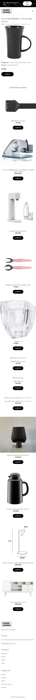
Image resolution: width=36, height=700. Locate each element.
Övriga (29, 62)
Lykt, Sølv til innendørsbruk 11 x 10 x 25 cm (18, 401)
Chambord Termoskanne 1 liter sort (18, 509)
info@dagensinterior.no (8, 643)
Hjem (2, 24)
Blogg (3, 674)
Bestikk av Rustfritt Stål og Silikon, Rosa (18, 285)
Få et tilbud (27, 3)
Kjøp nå (7, 74)
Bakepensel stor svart (18, 121)
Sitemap (3, 687)
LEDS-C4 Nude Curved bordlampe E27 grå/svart (18, 563)
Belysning (4, 653)
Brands (11, 62)
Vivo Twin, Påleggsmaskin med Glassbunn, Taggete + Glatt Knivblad (18, 170)
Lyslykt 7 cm (18, 341)
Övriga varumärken (20, 62)
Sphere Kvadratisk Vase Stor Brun (18, 455)
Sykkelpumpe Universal (18, 361)
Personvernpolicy (6, 684)
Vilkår (3, 681)
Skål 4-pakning (18, 381)
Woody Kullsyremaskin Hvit (18, 231)
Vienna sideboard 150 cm (18, 602)
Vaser (3, 663)
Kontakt (3, 678)
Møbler (3, 660)
